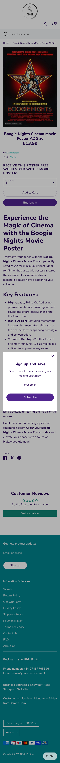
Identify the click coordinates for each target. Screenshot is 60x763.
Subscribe (30, 397)
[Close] (52, 356)
